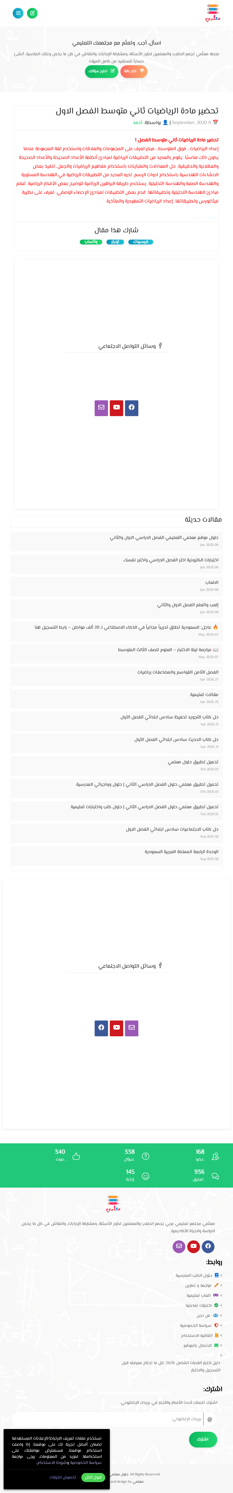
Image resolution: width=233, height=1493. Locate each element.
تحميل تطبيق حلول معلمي (193, 762)
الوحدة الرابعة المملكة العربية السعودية (181, 852)
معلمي (138, 1482)
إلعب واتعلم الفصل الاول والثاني (187, 605)
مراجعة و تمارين (199, 1286)
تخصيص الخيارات (63, 1478)
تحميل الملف (205, 217)
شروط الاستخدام (52, 1463)
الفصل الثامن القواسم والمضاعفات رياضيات (177, 672)
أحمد (137, 123)
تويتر (115, 242)
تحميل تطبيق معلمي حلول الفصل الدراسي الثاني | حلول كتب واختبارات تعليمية (144, 807)
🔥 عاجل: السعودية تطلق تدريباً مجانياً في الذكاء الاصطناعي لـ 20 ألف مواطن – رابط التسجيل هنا (126, 627)
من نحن (204, 1316)
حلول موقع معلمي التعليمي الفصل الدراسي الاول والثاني (164, 537)
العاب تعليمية (199, 1296)
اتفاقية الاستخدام (197, 1336)
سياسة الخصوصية (196, 1326)
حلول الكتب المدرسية (194, 1276)
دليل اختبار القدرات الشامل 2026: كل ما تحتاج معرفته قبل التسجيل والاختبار (171, 1367)
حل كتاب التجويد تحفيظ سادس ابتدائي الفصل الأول (169, 717)
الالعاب (211, 582)
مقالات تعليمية (204, 694)
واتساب (91, 242)
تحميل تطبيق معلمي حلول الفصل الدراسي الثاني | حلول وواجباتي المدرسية (147, 784)
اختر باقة (130, 71)
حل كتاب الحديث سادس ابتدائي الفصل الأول (176, 739)
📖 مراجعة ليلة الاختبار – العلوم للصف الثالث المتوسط (168, 650)
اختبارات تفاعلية (199, 1306)
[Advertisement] (116, 299)
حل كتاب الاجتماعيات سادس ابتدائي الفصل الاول (172, 829)
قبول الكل (93, 1478)
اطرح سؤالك (32, 13)
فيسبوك (140, 242)
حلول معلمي (118, 1475)
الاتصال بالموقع (198, 1346)
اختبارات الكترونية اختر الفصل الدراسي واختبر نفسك (170, 560)
